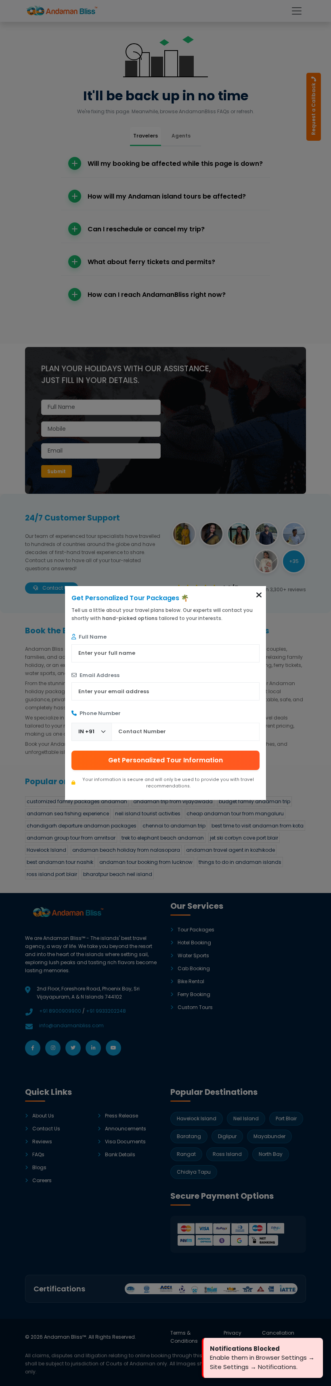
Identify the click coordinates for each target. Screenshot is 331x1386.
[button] (259, 595)
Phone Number (99, 713)
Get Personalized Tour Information (165, 760)
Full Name (92, 637)
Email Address (98, 675)
